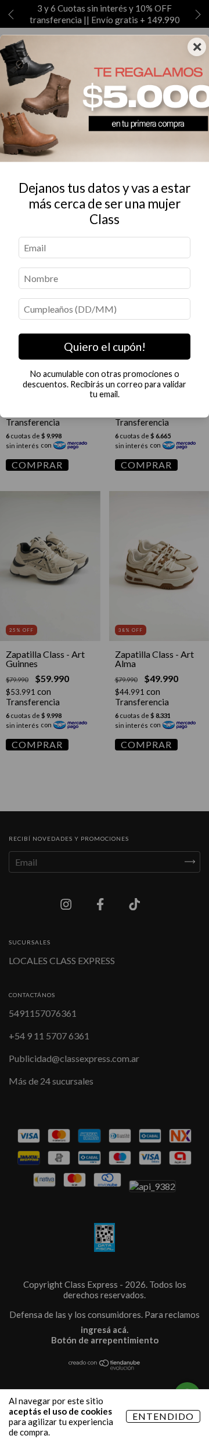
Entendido (163, 1416)
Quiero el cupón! (105, 346)
